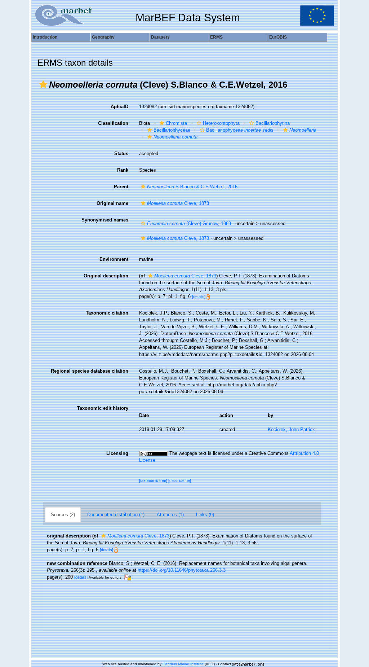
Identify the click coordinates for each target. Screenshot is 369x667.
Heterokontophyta (221, 123)
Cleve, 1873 (178, 203)
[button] (43, 84)
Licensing (117, 453)
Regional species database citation (89, 371)
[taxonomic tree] (153, 480)
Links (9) (205, 514)
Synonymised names (104, 220)
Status (121, 153)
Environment (113, 259)
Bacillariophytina (272, 123)
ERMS (216, 37)
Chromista (176, 123)
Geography (103, 37)
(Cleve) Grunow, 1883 (189, 223)
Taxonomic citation (107, 313)
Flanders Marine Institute (183, 664)
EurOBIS (278, 37)
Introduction (45, 37)
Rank (122, 170)
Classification (113, 123)
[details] (198, 296)
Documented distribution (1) (116, 514)
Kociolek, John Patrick (291, 429)
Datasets (160, 37)
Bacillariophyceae (172, 130)
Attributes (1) (170, 514)
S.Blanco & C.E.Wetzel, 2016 (192, 186)
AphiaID (119, 106)
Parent (121, 186)
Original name (112, 203)
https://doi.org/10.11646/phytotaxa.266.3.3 (182, 570)
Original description (106, 275)
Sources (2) (63, 514)
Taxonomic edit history (102, 408)
